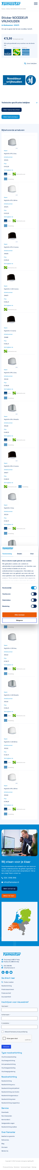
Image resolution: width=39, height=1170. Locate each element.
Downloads (5, 1112)
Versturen (6, 1046)
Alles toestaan (19, 615)
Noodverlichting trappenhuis (11, 1103)
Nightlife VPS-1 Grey (10, 153)
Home (3, 9)
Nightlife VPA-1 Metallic (11, 419)
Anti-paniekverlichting (9, 1064)
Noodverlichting (7, 986)
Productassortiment (8, 989)
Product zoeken (9, 982)
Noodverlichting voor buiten (10, 1092)
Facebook (7, 972)
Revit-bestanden (7, 1116)
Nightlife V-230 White (10, 742)
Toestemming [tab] (7, 553)
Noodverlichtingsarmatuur (10, 1095)
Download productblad (12, 110)
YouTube (11, 972)
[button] (30, 63)
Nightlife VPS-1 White (10, 200)
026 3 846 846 (10, 878)
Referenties (5, 1140)
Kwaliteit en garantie (8, 1136)
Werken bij (5, 1151)
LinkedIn (3, 972)
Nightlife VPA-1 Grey (10, 372)
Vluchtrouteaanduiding (9, 1057)
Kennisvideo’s (6, 1119)
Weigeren (19, 620)
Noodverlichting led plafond (10, 1088)
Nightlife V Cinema (10, 331)
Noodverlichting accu (8, 1084)
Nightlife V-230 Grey (10, 648)
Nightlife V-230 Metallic (11, 695)
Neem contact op (9, 888)
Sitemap (34, 1167)
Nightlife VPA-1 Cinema (11, 466)
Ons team (5, 1147)
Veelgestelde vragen (8, 1123)
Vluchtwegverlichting (8, 1060)
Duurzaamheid (6, 997)
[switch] (34, 593)
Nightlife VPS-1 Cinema (11, 247)
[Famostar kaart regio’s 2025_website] (19, 921)
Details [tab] (19, 553)
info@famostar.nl (11, 882)
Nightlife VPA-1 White (11, 788)
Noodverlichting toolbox (9, 1127)
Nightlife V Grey (9, 508)
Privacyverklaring (8, 1167)
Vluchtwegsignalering (8, 1071)
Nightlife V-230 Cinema (11, 289)
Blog (3, 1143)
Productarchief (6, 993)
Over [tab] (32, 553)
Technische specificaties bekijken (16, 103)
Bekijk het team (9, 896)
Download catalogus (11, 117)
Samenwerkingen (26, 1167)
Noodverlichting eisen (8, 1099)
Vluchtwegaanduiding (8, 1068)
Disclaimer (17, 1167)
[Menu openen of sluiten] (36, 3)
